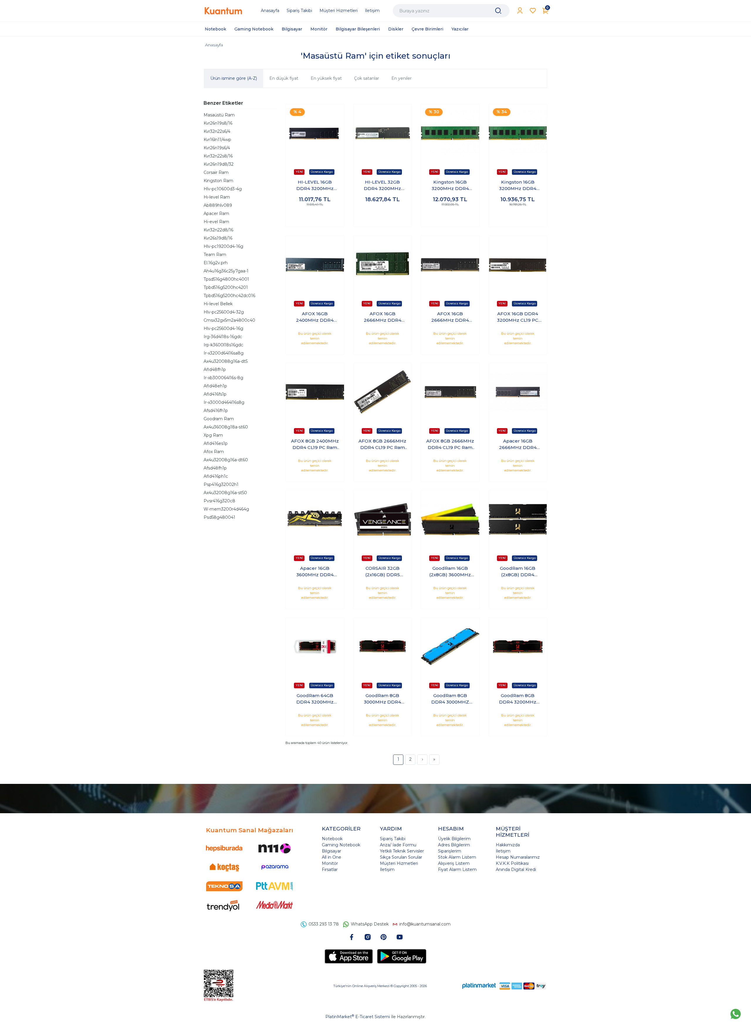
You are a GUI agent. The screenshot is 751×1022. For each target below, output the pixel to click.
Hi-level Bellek (218, 303)
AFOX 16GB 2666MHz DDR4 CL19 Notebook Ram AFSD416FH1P (382, 317)
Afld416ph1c (216, 476)
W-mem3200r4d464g (226, 509)
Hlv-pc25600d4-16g (223, 328)
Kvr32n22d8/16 (218, 230)
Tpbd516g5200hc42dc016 (229, 295)
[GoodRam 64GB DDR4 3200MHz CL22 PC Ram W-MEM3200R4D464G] (315, 647)
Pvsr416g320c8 (219, 501)
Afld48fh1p (215, 369)
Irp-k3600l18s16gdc (223, 345)
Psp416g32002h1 (221, 484)
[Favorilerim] (533, 10)
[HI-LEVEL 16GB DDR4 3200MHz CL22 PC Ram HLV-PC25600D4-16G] (315, 133)
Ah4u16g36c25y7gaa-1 (226, 271)
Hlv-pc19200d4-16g (223, 246)
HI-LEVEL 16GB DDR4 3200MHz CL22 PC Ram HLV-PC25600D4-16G (314, 185)
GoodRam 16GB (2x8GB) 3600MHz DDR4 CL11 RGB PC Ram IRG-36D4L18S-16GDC (450, 571)
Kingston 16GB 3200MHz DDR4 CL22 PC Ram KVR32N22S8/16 (517, 185)
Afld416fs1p (215, 394)
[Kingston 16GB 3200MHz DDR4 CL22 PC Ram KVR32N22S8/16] (518, 133)
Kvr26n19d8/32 (219, 164)
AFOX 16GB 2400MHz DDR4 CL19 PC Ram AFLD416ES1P (315, 317)
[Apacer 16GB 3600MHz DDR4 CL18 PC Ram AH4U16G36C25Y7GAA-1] (315, 519)
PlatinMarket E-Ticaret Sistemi (357, 1016)
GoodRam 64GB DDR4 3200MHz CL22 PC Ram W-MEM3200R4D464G (314, 699)
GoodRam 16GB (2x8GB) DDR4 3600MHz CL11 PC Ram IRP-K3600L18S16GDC (518, 571)
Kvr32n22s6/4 (217, 131)
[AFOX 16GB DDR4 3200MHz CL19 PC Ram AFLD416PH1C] (518, 265)
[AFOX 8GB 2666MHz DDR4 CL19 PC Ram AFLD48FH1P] (382, 392)
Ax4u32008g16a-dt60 (226, 459)
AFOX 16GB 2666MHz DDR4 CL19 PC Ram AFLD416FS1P (450, 317)
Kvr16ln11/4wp (217, 139)
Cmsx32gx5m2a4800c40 (229, 320)
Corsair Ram (216, 172)
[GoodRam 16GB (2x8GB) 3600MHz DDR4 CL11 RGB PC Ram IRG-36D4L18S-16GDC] (450, 519)
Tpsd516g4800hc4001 (226, 279)
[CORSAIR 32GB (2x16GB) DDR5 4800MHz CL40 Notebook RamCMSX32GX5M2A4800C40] (382, 519)
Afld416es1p (216, 443)
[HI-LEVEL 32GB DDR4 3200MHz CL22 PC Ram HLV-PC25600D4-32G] (382, 133)
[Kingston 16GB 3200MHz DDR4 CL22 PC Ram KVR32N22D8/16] (450, 133)
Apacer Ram (216, 213)
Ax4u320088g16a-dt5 (226, 361)
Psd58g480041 (219, 517)
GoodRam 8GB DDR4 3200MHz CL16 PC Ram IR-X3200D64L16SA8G (517, 699)
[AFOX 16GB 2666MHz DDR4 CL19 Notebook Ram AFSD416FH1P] (382, 265)
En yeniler (401, 78)
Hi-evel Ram (216, 221)
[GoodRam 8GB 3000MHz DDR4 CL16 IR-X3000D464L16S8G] (382, 647)
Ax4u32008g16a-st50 (225, 492)
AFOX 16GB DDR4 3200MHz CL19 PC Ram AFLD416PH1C (518, 317)
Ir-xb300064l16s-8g (223, 377)
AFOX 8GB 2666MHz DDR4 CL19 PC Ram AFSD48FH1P (450, 444)
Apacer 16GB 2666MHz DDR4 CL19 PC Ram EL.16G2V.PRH (518, 444)
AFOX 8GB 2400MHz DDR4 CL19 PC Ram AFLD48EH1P (315, 444)
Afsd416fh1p (216, 410)
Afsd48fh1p (215, 468)
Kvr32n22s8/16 (218, 156)
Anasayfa (214, 45)
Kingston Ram (218, 180)
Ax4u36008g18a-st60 (226, 427)
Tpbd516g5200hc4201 (226, 287)
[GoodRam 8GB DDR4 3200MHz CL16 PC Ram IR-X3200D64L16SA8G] (518, 647)
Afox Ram (214, 451)
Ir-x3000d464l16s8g (224, 402)
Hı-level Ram (217, 197)
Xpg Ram (213, 435)
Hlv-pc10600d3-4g (223, 188)
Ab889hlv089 (218, 205)
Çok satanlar (366, 78)
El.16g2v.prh (216, 262)
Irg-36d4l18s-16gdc (223, 336)
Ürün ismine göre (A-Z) (233, 78)
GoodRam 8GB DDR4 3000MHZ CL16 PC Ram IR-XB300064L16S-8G (450, 699)
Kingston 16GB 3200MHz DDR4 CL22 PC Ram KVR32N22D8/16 (450, 185)
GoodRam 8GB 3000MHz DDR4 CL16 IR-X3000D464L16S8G (382, 699)
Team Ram (215, 254)
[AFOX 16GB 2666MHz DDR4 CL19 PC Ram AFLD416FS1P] (450, 265)
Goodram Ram (219, 418)
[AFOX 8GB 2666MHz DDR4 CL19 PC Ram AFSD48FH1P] (450, 392)
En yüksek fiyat (326, 78)
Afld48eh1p (215, 386)
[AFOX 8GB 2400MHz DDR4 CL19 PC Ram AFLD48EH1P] (315, 392)
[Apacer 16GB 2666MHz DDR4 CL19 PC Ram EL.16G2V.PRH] (518, 392)
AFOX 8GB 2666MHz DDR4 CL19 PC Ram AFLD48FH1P (382, 444)
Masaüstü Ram (219, 115)
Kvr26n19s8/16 (218, 123)
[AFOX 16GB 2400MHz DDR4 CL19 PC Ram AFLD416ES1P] (315, 265)
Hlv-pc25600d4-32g (224, 312)
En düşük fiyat (283, 78)
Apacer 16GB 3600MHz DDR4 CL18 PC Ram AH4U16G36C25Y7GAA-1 (315, 571)
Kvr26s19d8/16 (218, 238)
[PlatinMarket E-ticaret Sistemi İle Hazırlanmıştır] (479, 986)
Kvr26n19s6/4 (217, 147)
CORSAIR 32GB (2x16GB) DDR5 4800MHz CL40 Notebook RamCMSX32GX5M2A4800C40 (382, 571)
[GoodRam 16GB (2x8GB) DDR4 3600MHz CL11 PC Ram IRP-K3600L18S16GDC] (518, 519)
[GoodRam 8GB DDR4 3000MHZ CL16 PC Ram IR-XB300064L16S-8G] (450, 647)
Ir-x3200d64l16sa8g (223, 353)
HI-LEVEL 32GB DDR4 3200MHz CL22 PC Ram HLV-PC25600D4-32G (382, 185)
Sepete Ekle (314, 216)
